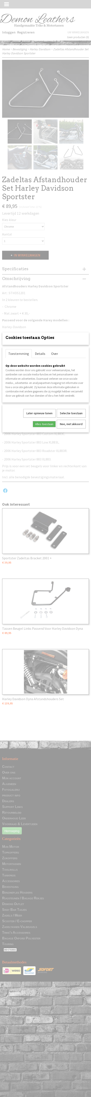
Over (54, 353)
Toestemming (18, 353)
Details (40, 353)
